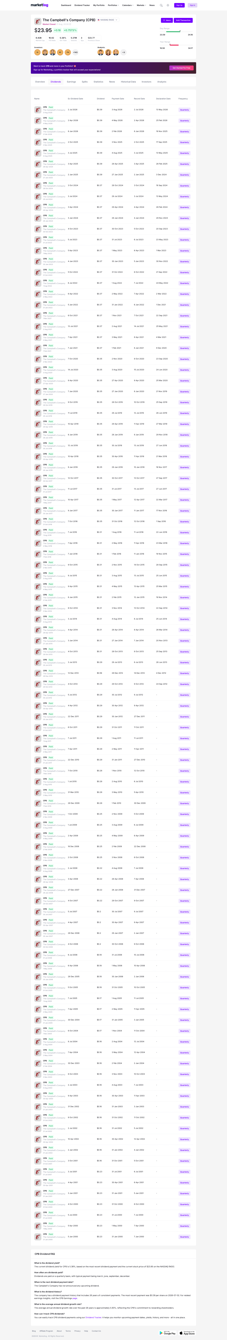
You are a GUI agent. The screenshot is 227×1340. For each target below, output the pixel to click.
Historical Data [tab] (128, 81)
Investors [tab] (146, 81)
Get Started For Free (181, 68)
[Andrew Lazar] (116, 52)
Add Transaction (183, 20)
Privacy (77, 1331)
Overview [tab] (40, 81)
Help (86, 1331)
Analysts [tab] (161, 81)
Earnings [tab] (71, 81)
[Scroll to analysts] (123, 52)
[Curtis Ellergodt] (53, 52)
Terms (68, 1331)
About (59, 1331)
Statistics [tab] (98, 81)
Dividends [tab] (56, 81)
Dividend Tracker (93, 1317)
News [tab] (112, 81)
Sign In (192, 5)
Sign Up (179, 5)
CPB (45, 107)
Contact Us (96, 1331)
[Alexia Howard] (108, 52)
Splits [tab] (85, 81)
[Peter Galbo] (100, 52)
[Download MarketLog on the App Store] (186, 1333)
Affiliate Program (46, 1331)
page (75, 1298)
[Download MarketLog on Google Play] (167, 1333)
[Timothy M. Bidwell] (45, 52)
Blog (34, 1331)
